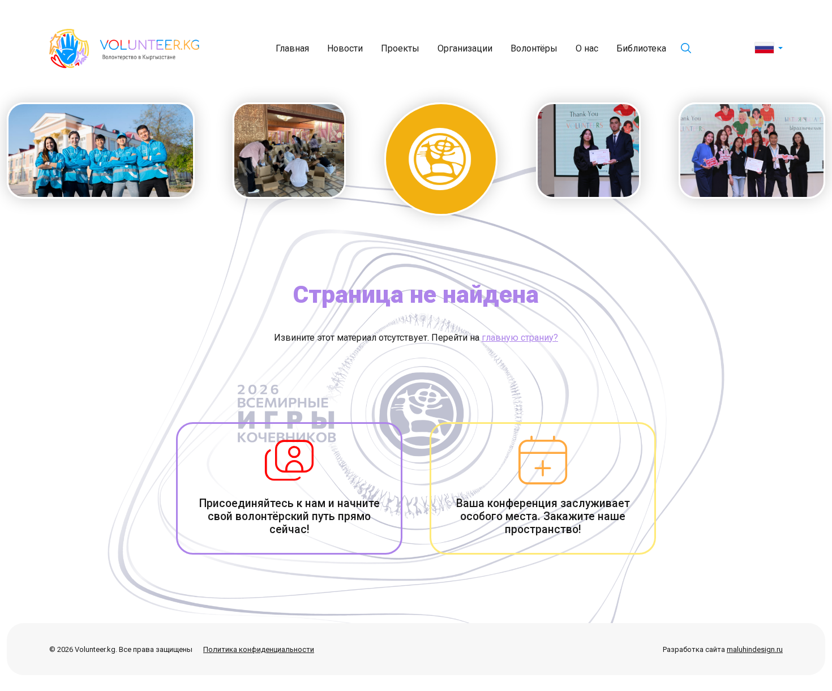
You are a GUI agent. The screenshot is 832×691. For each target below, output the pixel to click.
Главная (292, 48)
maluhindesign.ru (755, 649)
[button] (769, 48)
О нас (587, 48)
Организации (465, 48)
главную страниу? (520, 337)
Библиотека (641, 48)
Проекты (400, 48)
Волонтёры (534, 48)
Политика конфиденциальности (258, 649)
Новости (345, 48)
